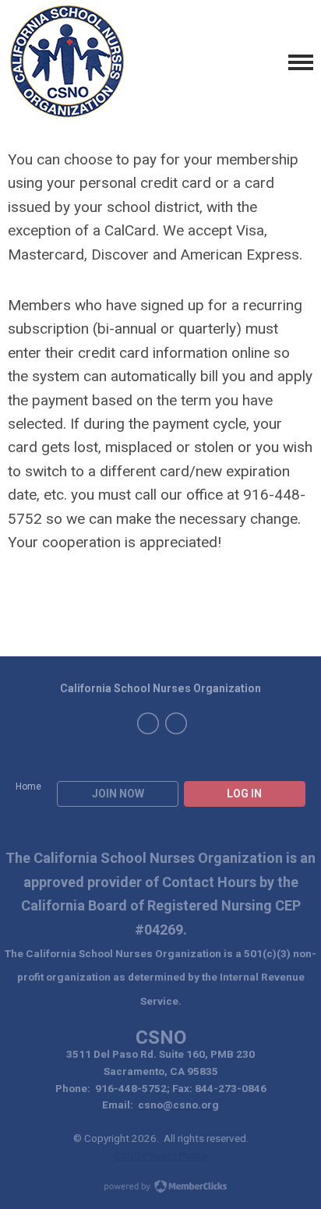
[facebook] (148, 723)
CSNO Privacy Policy (160, 1155)
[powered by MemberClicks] (160, 1188)
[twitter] (176, 723)
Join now (118, 793)
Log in (244, 793)
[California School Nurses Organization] (66, 62)
